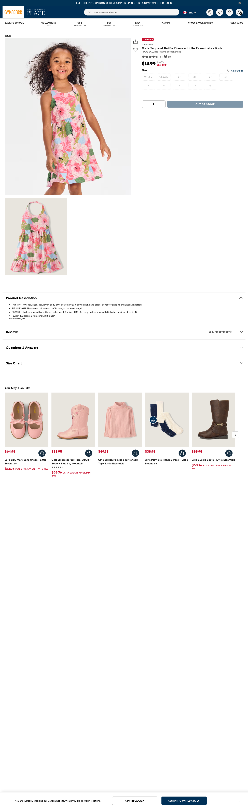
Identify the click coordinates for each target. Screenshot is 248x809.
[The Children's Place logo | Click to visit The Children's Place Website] (36, 12)
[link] (209, 12)
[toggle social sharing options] (135, 41)
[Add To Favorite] (135, 50)
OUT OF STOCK (205, 104)
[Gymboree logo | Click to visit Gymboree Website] (13, 12)
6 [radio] (148, 86)
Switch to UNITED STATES (184, 800)
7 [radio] (163, 86)
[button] (187, 12)
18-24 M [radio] (163, 77)
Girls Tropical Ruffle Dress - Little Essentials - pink (182, 48)
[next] (235, 434)
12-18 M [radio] (148, 77)
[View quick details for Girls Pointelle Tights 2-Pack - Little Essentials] (182, 453)
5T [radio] (226, 77)
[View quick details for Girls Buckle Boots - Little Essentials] (229, 453)
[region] (124, 3)
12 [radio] (210, 86)
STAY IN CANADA (134, 800)
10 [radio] (195, 86)
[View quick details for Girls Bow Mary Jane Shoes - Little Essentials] (42, 453)
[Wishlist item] (221, 14)
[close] (240, 3)
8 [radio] (179, 86)
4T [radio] (210, 77)
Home (8, 35)
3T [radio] (195, 77)
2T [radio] (179, 77)
